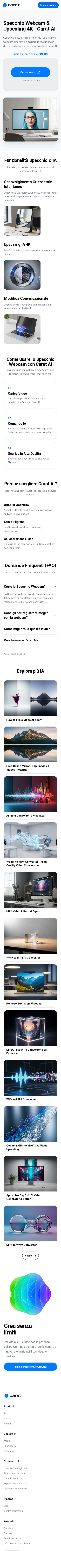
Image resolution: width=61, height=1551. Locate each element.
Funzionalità (10, 1445)
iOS (6, 1418)
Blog (6, 1505)
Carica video (27, 72)
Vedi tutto (30, 1255)
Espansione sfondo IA (15, 1483)
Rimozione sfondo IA (15, 1473)
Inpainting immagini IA (15, 1488)
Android (8, 1423)
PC (5, 1413)
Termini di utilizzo (13, 1538)
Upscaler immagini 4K (15, 1468)
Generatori (9, 1451)
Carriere (8, 1533)
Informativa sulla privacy (17, 1543)
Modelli (7, 1440)
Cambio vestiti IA (13, 1478)
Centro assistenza (13, 1510)
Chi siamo (9, 1528)
